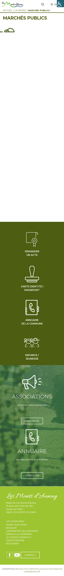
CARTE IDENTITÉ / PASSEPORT (32, 288)
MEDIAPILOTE (21, 569)
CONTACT (30, 555)
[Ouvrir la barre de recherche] (42, 4)
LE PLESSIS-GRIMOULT (18, 537)
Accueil (8, 10)
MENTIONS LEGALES (38, 569)
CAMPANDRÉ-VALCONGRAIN (22, 531)
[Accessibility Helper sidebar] (60, 3)
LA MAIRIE (20, 10)
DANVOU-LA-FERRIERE (19, 534)
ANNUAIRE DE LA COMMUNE (32, 322)
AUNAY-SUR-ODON (16, 524)
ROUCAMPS (12, 543)
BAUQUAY (11, 528)
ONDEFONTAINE (15, 540)
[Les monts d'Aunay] (12, 4)
